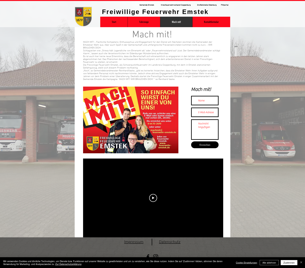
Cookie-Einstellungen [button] (246, 262)
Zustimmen (289, 262)
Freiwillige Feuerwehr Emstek (155, 11)
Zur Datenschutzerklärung (68, 264)
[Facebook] (148, 257)
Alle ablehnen (269, 262)
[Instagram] (155, 257)
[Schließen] (301, 262)
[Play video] (153, 198)
